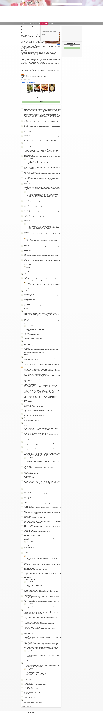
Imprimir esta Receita (26, 79)
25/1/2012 (28, 135)
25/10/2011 (31, 290)
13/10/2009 (27, 696)
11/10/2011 (33, 299)
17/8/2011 (27, 417)
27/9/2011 (28, 336)
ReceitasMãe (33, 2)
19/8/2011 (29, 414)
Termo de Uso (41, 714)
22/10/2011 (33, 294)
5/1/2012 (28, 210)
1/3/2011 (29, 520)
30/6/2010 (29, 609)
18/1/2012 (31, 155)
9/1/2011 (31, 555)
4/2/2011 (32, 534)
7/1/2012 (27, 200)
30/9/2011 (28, 333)
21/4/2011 (30, 492)
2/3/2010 (31, 650)
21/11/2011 (29, 259)
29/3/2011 (32, 506)
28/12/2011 (29, 220)
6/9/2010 (30, 577)
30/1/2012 (29, 131)
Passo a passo (24, 77)
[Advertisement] (51, 13)
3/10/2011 (28, 310)
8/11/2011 (28, 273)
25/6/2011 (29, 441)
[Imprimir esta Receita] (21, 79)
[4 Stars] (24, 74)
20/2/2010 (31, 641)
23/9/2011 (29, 361)
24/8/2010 (32, 600)
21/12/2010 (29, 562)
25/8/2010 (31, 603)
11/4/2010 (28, 626)
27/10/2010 (29, 567)
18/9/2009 (28, 699)
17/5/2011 (31, 457)
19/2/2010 (28, 662)
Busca (80, 4)
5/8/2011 (28, 432)
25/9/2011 (29, 348)
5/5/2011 (30, 472)
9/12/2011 (30, 250)
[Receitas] (24, 3)
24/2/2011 (31, 525)
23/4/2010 (29, 621)
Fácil (41, 76)
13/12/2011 (28, 245)
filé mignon (44, 76)
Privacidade (46, 714)
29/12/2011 (29, 215)
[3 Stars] (23, 74)
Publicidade (51, 714)
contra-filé (38, 76)
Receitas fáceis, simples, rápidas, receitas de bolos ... (31, 4)
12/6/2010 (29, 616)
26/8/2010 (30, 595)
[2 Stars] (22, 74)
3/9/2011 (27, 400)
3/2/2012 (27, 108)
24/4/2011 (28, 488)
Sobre (37, 714)
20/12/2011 (29, 232)
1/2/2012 (27, 120)
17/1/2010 (30, 683)
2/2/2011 (32, 547)
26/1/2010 (30, 679)
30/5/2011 (28, 446)
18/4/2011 (27, 502)
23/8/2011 (28, 409)
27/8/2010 (28, 589)
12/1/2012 (29, 183)
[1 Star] (21, 74)
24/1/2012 (28, 142)
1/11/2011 (29, 277)
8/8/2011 (28, 422)
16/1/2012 (28, 171)
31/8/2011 (28, 403)
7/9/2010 (27, 572)
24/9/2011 (29, 356)
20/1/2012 (30, 146)
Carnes (29, 77)
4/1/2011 (29, 552)
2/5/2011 (29, 480)
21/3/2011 (29, 516)
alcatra (35, 76)
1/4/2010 (32, 633)
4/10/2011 (28, 304)
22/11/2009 (30, 687)
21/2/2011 (32, 530)
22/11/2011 (28, 254)
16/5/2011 (27, 452)
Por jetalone (58, 44)
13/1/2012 (31, 191)
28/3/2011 (28, 511)
